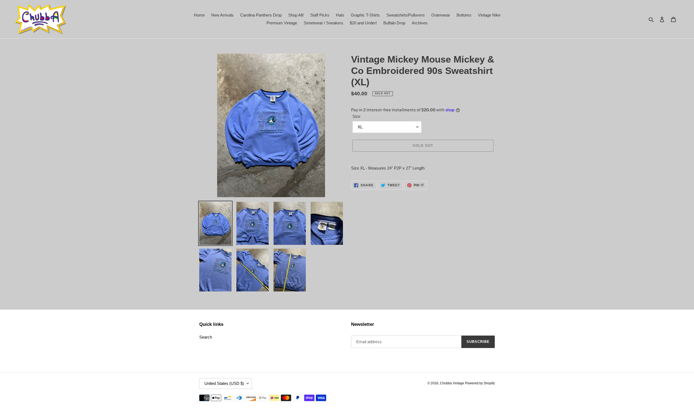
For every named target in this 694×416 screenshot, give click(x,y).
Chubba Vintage (452, 383)
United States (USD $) (224, 383)
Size (356, 116)
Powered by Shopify (480, 383)
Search (205, 337)
